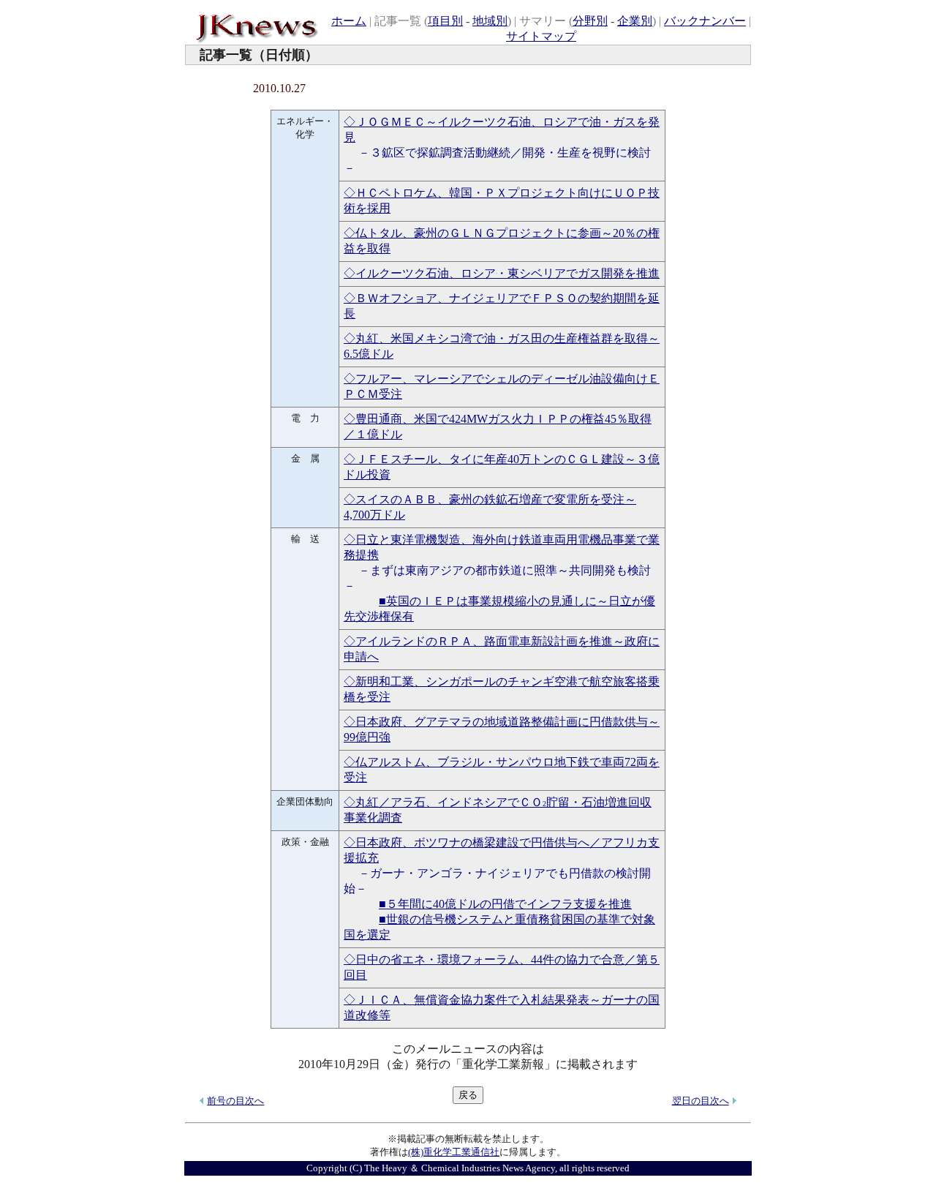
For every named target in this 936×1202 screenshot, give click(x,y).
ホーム (348, 21)
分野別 (590, 21)
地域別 (489, 21)
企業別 (634, 21)
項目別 (445, 21)
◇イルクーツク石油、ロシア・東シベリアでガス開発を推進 (502, 273)
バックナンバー (705, 21)
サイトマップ (541, 36)
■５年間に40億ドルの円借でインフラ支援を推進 (505, 904)
